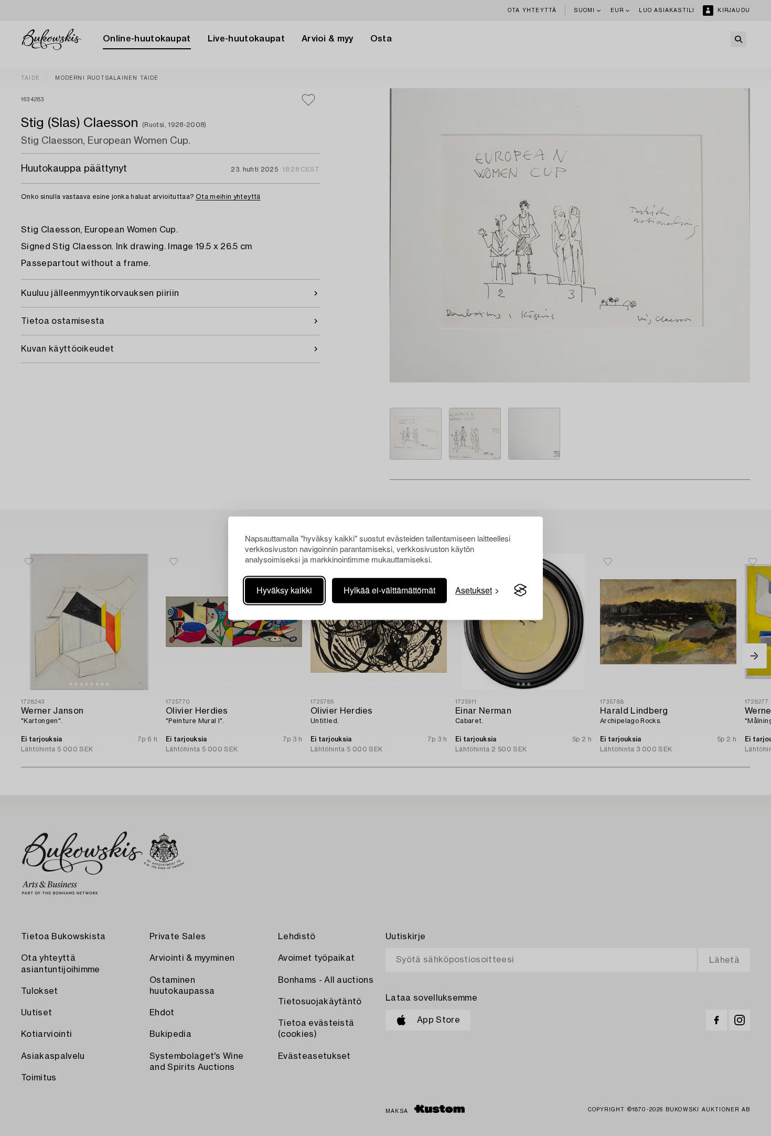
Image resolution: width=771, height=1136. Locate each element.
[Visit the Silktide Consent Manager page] (520, 590)
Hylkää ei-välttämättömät (389, 590)
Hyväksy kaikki (284, 590)
